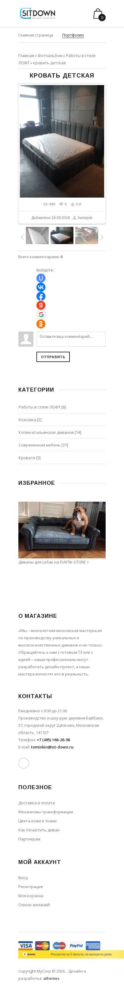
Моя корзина (30, 895)
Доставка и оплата (36, 802)
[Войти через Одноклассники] (40, 324)
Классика (27, 419)
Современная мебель (39, 445)
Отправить (53, 357)
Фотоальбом (50, 55)
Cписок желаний (34, 904)
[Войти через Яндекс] (40, 305)
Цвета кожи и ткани (37, 821)
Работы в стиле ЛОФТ (39, 407)
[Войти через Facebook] (40, 296)
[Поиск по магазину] (80, 13)
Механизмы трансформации (45, 812)
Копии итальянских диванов (46, 432)
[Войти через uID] (40, 278)
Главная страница (35, 35)
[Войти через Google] (41, 314)
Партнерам (29, 839)
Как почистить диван (39, 830)
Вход (23, 877)
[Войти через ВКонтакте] (40, 287)
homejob (85, 218)
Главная (26, 55)
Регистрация (30, 886)
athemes (51, 978)
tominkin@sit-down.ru (52, 747)
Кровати (27, 457)
